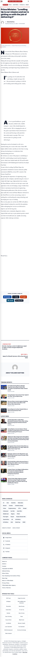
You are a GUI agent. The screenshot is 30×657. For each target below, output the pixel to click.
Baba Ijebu (20, 502)
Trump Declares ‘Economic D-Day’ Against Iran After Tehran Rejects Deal (18, 395)
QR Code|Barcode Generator (21, 602)
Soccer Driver (8, 619)
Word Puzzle (21, 606)
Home (10, 4)
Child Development (8, 630)
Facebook (8, 296)
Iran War (13, 511)
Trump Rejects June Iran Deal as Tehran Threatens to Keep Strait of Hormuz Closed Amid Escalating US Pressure (18, 430)
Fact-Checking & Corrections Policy (11, 575)
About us (4, 561)
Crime (4, 508)
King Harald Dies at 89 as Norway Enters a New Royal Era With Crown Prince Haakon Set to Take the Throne (18, 463)
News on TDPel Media (7, 580)
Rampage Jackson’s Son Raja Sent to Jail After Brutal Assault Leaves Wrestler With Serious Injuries (18, 455)
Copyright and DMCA (7, 568)
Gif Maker (8, 601)
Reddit (24, 296)
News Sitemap (16, 527)
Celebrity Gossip (19, 505)
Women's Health (21, 623)
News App (4, 578)
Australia (13, 502)
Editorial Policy (6, 571)
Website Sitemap (6, 527)
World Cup (17, 522)
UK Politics (17, 519)
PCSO (18, 513)
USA (12, 522)
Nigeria (12, 513)
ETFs (19, 508)
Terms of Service (6, 587)
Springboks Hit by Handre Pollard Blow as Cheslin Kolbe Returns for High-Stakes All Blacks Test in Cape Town (18, 447)
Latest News (15, 4)
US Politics (5, 522)
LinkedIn (11, 300)
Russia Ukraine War (21, 516)
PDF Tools (8, 598)
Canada (11, 505)
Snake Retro (8, 609)
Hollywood (5, 511)
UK (12, 519)
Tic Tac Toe (21, 609)
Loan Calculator (8, 626)
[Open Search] (28, 1)
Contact (4, 566)
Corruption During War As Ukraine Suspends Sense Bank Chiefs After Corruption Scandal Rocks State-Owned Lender (18, 387)
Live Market (8, 623)
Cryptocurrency (12, 508)
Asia (8, 502)
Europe (24, 508)
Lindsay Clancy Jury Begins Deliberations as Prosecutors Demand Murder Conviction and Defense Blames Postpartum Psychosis (18, 471)
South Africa (6, 519)
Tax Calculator (21, 626)
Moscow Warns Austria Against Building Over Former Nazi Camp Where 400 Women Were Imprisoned (18, 403)
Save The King (8, 616)
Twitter (16, 296)
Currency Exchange (21, 630)
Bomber (8, 613)
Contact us (22, 4)
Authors (4, 563)
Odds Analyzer (8, 633)
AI (3, 502)
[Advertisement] (15, 92)
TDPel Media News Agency (15, 1)
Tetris (21, 616)
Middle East (6, 513)
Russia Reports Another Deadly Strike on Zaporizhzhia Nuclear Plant (18, 409)
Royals (12, 516)
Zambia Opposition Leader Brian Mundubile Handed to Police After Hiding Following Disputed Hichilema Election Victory (18, 421)
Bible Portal (21, 619)
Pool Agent (5, 516)
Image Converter (21, 598)
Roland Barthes (10, 21)
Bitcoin (4, 505)
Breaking (5, 4)
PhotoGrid (8, 606)
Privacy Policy (5, 583)
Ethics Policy (5, 573)
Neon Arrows (21, 613)
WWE (24, 522)
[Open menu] (2, 1)
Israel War (19, 511)
